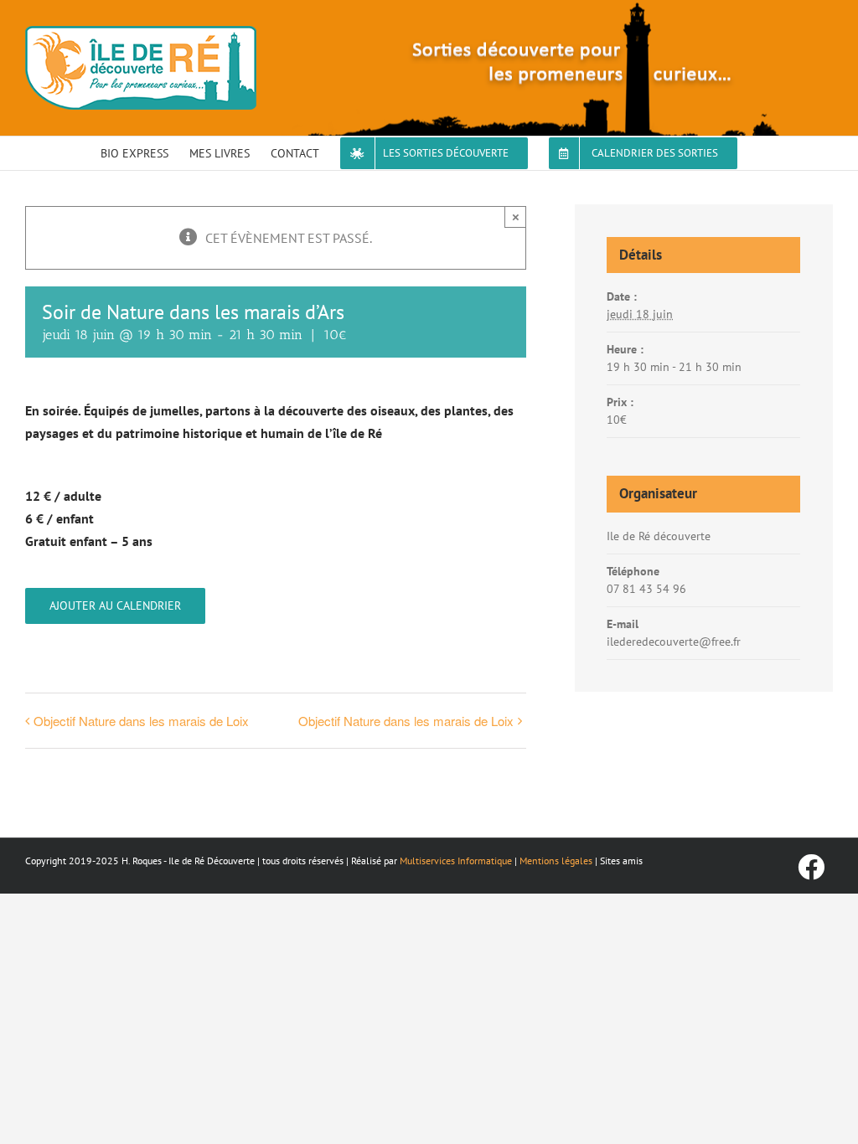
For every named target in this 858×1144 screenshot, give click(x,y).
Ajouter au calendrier (115, 606)
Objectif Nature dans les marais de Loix (141, 720)
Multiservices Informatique (456, 860)
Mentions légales (555, 860)
